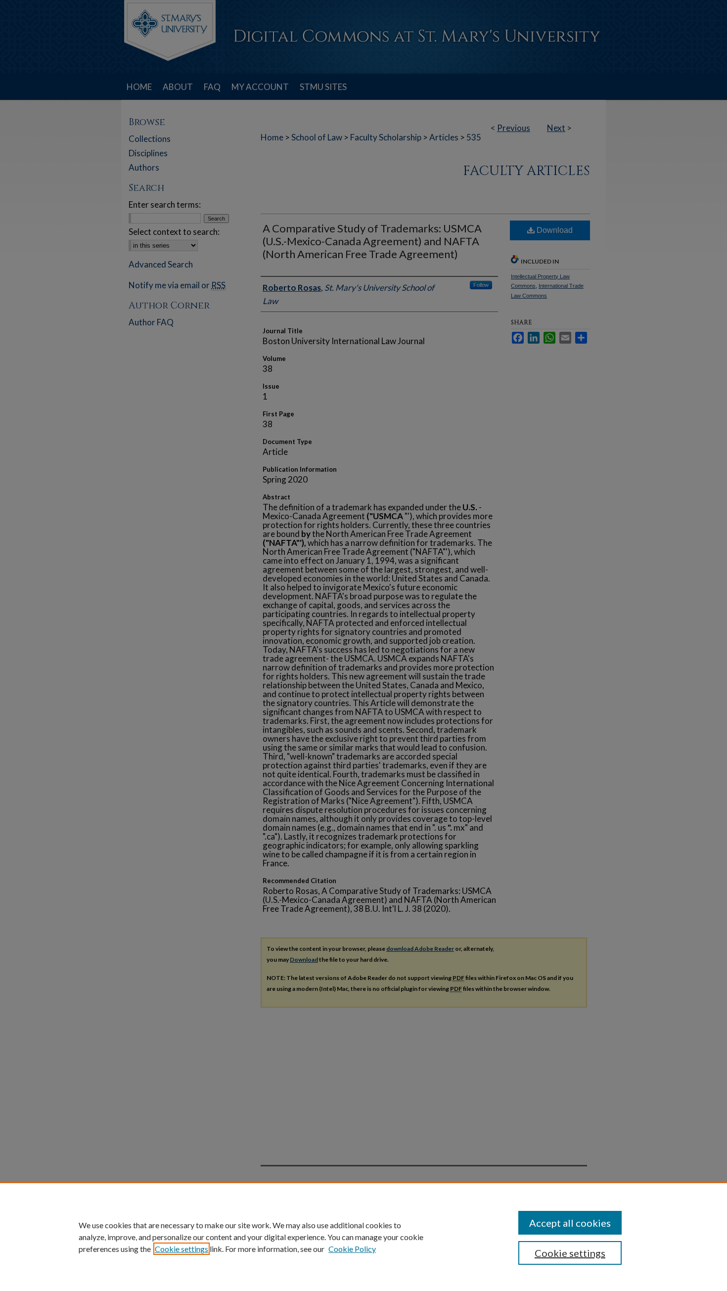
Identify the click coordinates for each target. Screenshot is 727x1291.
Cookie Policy (352, 1248)
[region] (363, 1236)
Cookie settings (181, 1248)
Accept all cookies (570, 1223)
